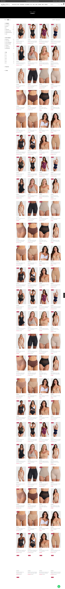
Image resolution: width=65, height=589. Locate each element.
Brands (46, 4)
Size (6, 52)
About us (59, 1)
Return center (55, 1)
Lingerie (39, 4)
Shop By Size (14, 4)
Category (7, 23)
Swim (36, 4)
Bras (18, 4)
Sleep (34, 4)
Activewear (27, 4)
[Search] (59, 5)
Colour (6, 70)
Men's (43, 4)
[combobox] (55, 5)
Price (7, 66)
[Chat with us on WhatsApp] (58, 586)
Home (31, 11)
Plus (31, 4)
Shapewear (22, 4)
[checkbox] (9, 24)
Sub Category (8, 37)
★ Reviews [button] (64, 295)
